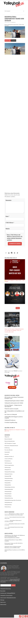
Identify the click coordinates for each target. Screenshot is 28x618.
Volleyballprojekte (9, 489)
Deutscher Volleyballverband (11, 445)
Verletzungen (8, 467)
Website (8, 229)
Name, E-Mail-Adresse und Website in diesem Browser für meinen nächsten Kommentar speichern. (14, 237)
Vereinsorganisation (9, 465)
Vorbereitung (8, 506)
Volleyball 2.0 (8, 469)
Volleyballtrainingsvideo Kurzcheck (13, 500)
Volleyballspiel (8, 493)
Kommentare (14, 40)
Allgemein (7, 436)
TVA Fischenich (8, 463)
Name (7, 216)
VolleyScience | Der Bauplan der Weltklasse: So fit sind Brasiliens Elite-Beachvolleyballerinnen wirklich (15, 536)
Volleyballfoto (8, 484)
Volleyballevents (8, 480)
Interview (7, 454)
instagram (11, 253)
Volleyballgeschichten (10, 487)
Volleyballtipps (8, 495)
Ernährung (7, 447)
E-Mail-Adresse (10, 222)
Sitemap (2, 600)
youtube (8, 253)
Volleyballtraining (9, 498)
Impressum (3, 602)
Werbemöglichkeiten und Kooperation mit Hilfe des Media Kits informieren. (10, 580)
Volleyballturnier (8, 502)
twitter (17, 253)
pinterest (14, 253)
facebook (6, 253)
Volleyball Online (8, 474)
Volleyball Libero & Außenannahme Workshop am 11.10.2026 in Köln (13, 547)
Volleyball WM (8, 476)
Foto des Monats (9, 449)
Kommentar (8, 200)
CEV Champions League (10, 443)
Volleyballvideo (8, 504)
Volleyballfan (8, 482)
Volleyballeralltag (9, 478)
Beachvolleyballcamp (10, 441)
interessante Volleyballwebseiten (8, 597)
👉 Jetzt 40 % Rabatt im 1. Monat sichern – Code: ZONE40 (15, 281)
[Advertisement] (14, 72)
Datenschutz (3, 604)
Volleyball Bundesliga (10, 471)
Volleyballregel (8, 491)
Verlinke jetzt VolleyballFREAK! (7, 593)
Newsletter (2, 591)
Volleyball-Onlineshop (5, 588)
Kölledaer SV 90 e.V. (9, 456)
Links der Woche (8, 458)
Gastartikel (7, 452)
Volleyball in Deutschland (6, 595)
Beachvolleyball (8, 439)
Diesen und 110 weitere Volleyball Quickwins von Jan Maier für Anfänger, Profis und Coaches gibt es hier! (14, 330)
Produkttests (8, 460)
